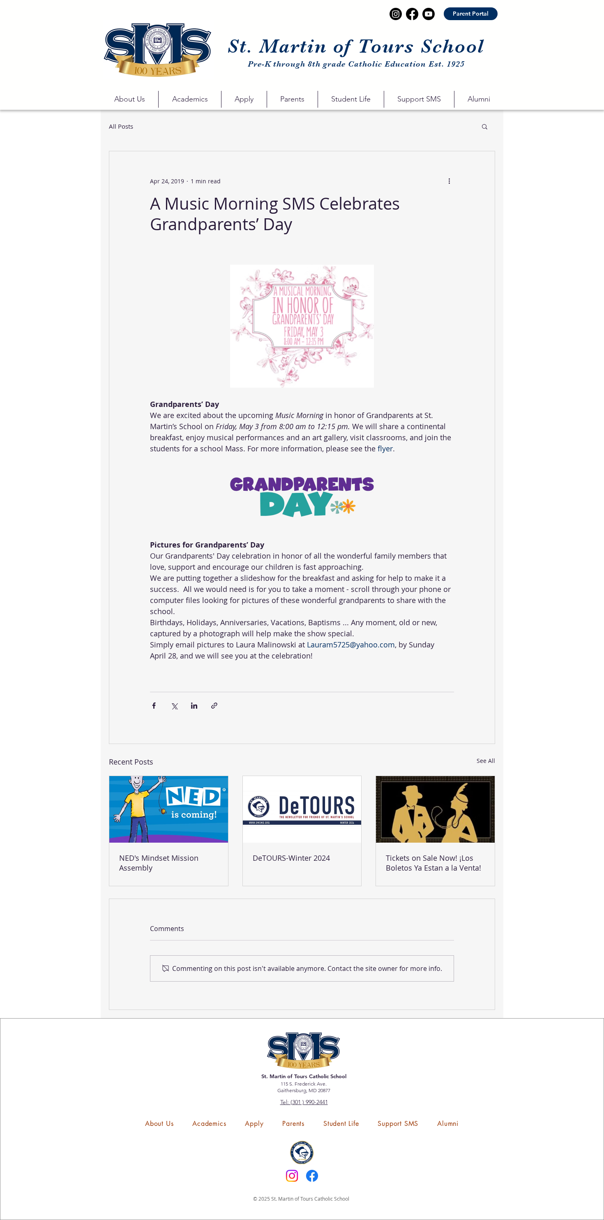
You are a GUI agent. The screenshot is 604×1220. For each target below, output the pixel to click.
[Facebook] (312, 1176)
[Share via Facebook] (154, 705)
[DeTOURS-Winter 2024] (302, 809)
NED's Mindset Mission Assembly (158, 863)
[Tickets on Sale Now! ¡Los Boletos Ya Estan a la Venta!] (435, 809)
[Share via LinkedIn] (194, 705)
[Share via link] (214, 705)
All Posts (121, 126)
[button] (129, 99)
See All (486, 761)
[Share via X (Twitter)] (174, 705)
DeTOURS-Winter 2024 (291, 858)
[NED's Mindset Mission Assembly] (168, 809)
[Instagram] (292, 1176)
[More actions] (449, 181)
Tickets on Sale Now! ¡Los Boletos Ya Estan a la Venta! (433, 863)
